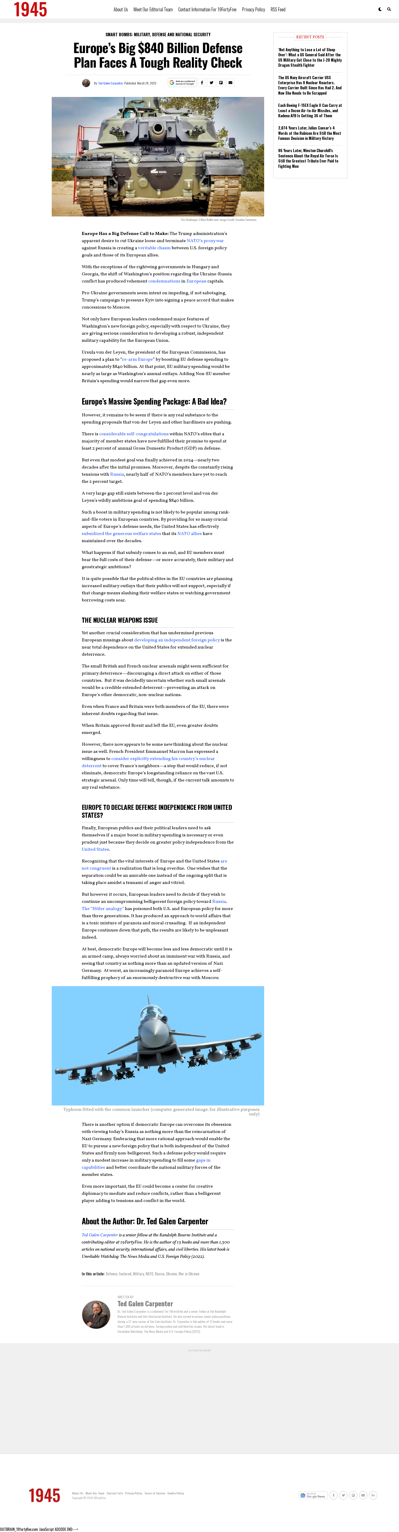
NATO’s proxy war (205, 241)
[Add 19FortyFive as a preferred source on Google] (182, 82)
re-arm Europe (137, 359)
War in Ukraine (188, 1274)
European (196, 281)
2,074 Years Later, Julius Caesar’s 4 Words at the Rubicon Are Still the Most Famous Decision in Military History (309, 133)
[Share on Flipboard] (221, 82)
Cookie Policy (175, 1493)
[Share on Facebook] (202, 82)
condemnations (164, 281)
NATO (149, 1274)
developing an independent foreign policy (177, 640)
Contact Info (115, 1493)
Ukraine (171, 1274)
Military (138, 1274)
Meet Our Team (95, 1493)
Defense (111, 1274)
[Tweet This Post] (211, 82)
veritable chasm (154, 248)
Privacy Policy (253, 9)
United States (95, 849)
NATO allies (189, 534)
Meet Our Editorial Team (153, 9)
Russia (117, 474)
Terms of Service (154, 1493)
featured (125, 1274)
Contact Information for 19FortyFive (207, 9)
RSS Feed (278, 9)
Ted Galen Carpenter (110, 83)
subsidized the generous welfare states (121, 534)
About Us (121, 9)
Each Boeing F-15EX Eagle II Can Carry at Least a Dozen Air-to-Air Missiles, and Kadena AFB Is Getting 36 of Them (310, 110)
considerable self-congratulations (134, 434)
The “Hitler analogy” (103, 909)
